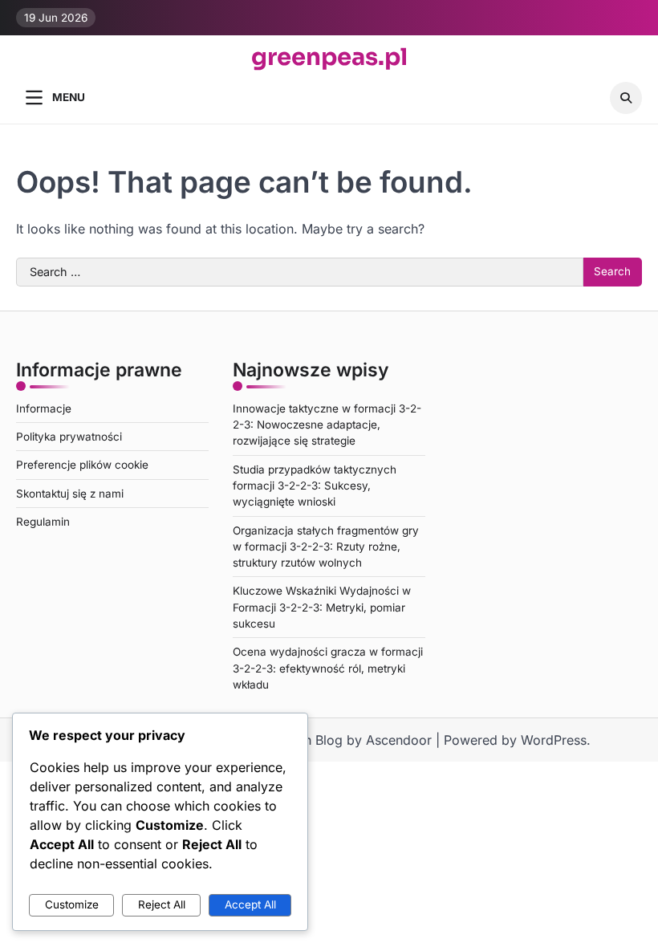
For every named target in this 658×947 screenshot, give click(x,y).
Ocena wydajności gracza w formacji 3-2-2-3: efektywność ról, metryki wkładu (328, 668)
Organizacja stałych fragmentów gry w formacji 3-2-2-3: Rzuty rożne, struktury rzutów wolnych (326, 547)
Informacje (43, 408)
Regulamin (43, 521)
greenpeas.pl (329, 57)
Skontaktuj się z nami (70, 493)
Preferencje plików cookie (82, 464)
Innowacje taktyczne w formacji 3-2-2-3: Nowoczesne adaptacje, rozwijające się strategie (327, 425)
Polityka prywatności (69, 436)
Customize (72, 904)
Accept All (250, 904)
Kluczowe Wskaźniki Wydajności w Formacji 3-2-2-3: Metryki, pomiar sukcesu (322, 607)
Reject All (161, 904)
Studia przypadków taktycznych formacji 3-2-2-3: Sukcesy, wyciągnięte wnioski (314, 486)
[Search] (626, 98)
